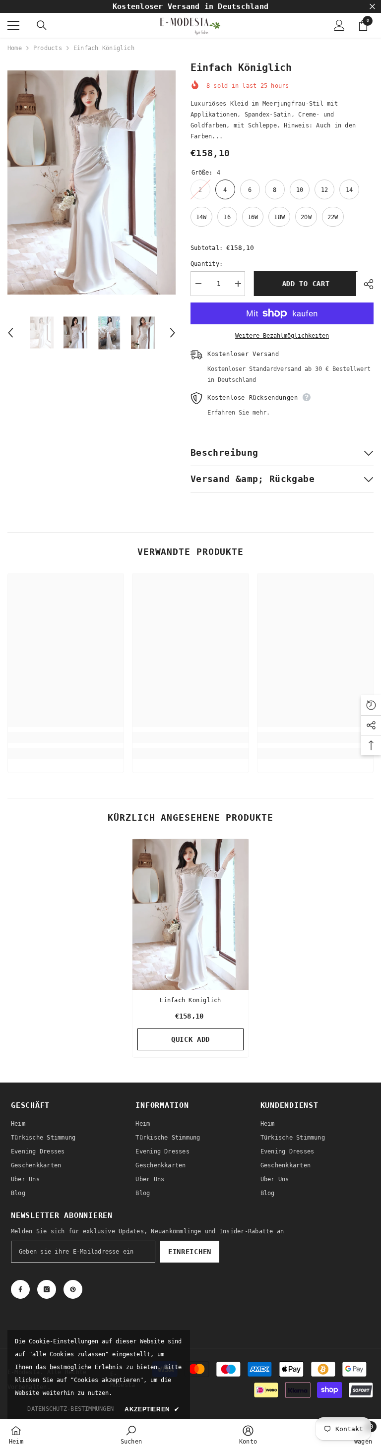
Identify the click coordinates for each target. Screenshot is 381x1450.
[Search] (42, 25)
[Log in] (339, 25)
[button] (10, 332)
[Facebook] (20, 1289)
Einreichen (189, 1252)
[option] (91, 182)
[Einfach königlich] (190, 914)
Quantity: (206, 263)
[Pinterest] (73, 1289)
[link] (66, 737)
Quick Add (190, 1039)
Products (47, 48)
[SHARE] (365, 284)
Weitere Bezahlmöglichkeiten (282, 335)
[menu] (13, 25)
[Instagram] (46, 1289)
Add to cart (304, 284)
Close (372, 6)
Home (14, 48)
